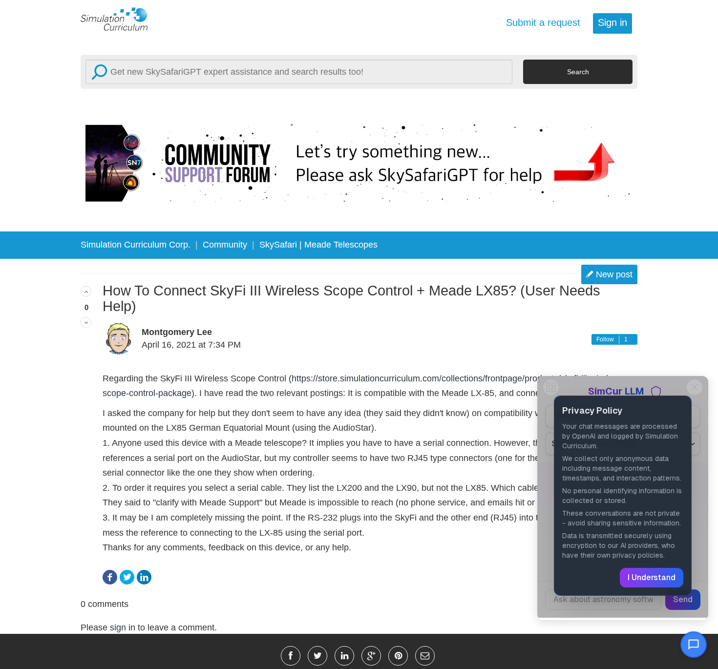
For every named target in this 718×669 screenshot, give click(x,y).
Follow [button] (605, 339)
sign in (122, 627)
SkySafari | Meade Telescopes (318, 245)
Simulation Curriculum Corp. (135, 245)
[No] (86, 322)
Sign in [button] (612, 22)
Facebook (110, 577)
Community (225, 245)
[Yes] (86, 291)
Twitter (127, 577)
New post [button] (614, 274)
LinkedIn (144, 577)
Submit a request (543, 22)
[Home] (120, 18)
